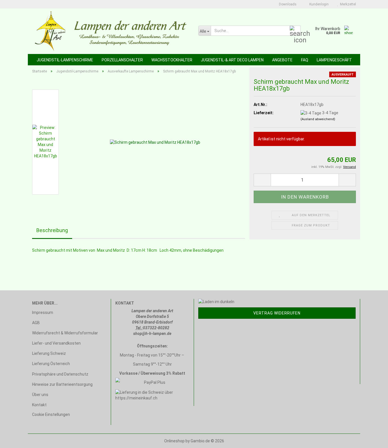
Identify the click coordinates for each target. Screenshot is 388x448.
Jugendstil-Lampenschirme (65, 60)
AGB (36, 322)
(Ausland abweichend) (318, 119)
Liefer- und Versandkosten (56, 343)
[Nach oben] (372, 439)
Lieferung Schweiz (49, 353)
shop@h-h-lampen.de (152, 333)
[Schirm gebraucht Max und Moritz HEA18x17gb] (155, 141)
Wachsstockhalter (171, 60)
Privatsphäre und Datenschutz (60, 374)
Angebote (282, 60)
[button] (262, 180)
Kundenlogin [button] (318, 4)
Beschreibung (52, 230)
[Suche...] (295, 31)
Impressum (42, 312)
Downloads (287, 4)
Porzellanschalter (122, 60)
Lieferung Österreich (51, 363)
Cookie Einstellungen (51, 414)
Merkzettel (347, 4)
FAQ (304, 60)
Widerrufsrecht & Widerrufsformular (65, 333)
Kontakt (39, 405)
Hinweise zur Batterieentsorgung (62, 384)
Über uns (40, 394)
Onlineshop (174, 441)
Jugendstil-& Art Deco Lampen (232, 60)
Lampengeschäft (334, 60)
